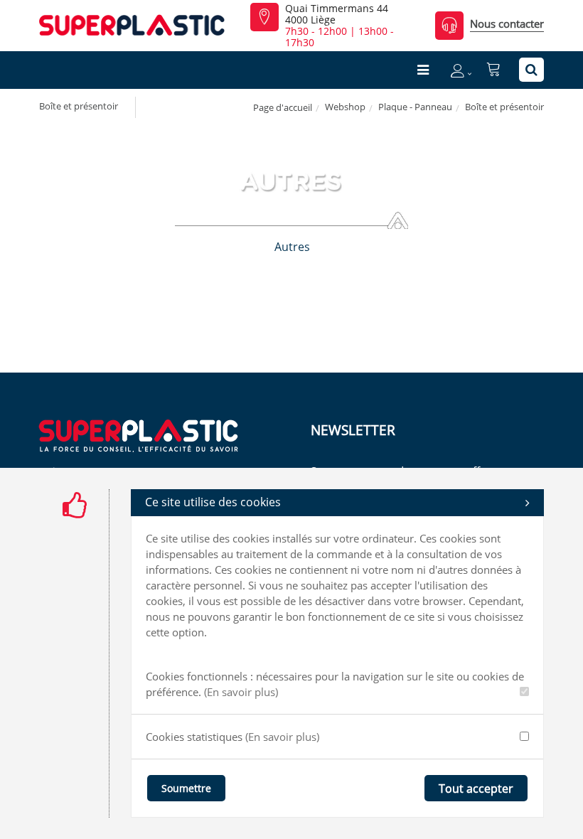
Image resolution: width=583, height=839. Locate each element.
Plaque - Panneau (415, 106)
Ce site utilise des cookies (213, 502)
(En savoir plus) (241, 692)
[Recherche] (531, 70)
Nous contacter (507, 23)
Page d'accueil (282, 107)
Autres (292, 247)
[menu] (423, 69)
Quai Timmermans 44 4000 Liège (336, 14)
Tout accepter (476, 788)
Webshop (345, 106)
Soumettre (186, 788)
